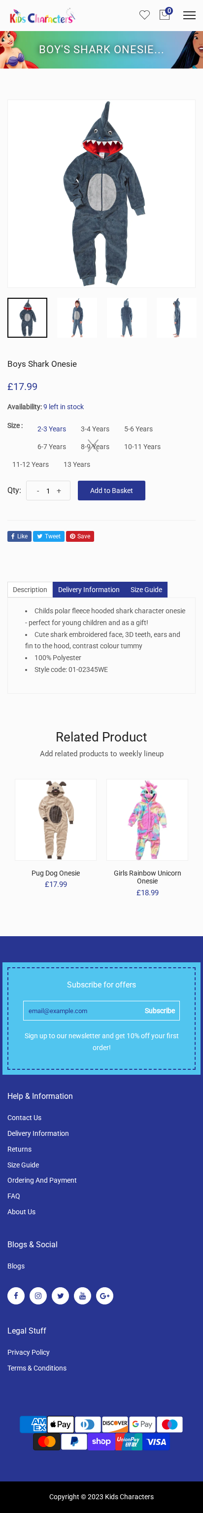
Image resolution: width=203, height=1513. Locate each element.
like (22, 536)
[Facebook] (16, 1295)
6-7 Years (51, 447)
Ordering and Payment (42, 1180)
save (83, 536)
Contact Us (24, 1118)
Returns (19, 1149)
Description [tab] (30, 590)
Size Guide (23, 1165)
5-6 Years (138, 429)
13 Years (77, 464)
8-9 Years (95, 447)
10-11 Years (142, 447)
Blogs (16, 1266)
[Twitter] (60, 1295)
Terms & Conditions (37, 1368)
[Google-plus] (104, 1295)
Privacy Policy (28, 1352)
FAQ (13, 1196)
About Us (21, 1212)
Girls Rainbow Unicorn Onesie (147, 877)
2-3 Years (51, 429)
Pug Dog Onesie (56, 873)
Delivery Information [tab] (89, 590)
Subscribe (160, 1011)
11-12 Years (30, 464)
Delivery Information (38, 1133)
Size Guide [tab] (146, 590)
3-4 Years (95, 429)
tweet (53, 536)
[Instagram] (38, 1295)
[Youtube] (82, 1295)
